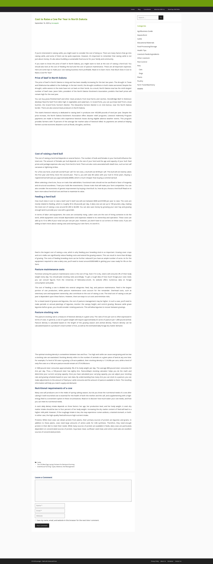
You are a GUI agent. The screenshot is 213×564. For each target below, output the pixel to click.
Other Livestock (143, 58)
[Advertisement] (83, 39)
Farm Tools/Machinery (146, 85)
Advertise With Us (159, 9)
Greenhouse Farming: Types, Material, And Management (55, 467)
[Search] (161, 17)
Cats (140, 69)
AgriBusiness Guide (145, 31)
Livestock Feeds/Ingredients (148, 54)
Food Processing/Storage (147, 46)
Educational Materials (145, 43)
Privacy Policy (155, 561)
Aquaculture (142, 35)
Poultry (140, 81)
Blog (139, 9)
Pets (139, 66)
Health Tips (141, 50)
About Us (163, 561)
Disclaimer (170, 561)
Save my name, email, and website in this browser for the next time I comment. (68, 520)
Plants (139, 77)
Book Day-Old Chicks (174, 9)
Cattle (39, 462)
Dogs (141, 73)
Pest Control (142, 62)
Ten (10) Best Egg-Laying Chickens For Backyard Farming (55, 464)
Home (133, 9)
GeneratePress (52, 561)
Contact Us (178, 561)
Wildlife (140, 89)
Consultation (147, 9)
